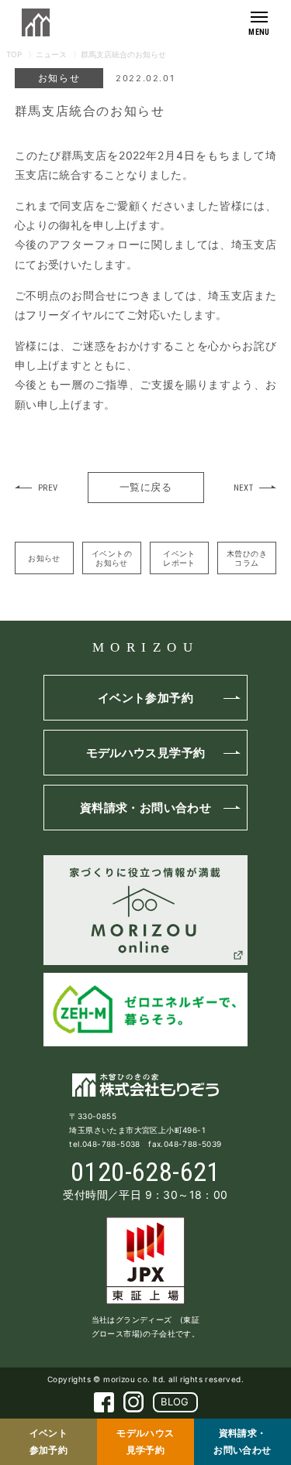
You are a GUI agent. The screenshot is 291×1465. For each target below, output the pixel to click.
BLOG (175, 1401)
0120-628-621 (145, 1172)
